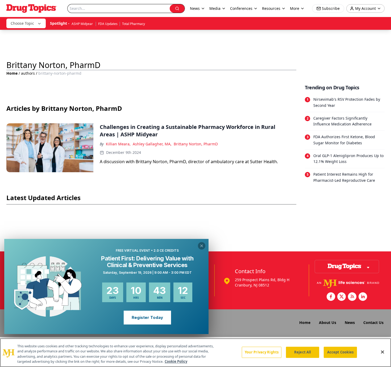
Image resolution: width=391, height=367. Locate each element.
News (350, 322)
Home (12, 73)
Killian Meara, (118, 143)
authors (28, 73)
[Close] (382, 352)
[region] (195, 352)
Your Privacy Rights (261, 352)
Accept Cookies (340, 352)
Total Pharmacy (133, 24)
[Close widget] (201, 246)
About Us (327, 322)
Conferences (241, 8)
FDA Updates (108, 24)
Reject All (302, 352)
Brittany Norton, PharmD (196, 143)
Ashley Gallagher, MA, (152, 143)
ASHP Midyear (83, 24)
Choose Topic (22, 23)
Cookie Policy (176, 361)
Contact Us (373, 322)
